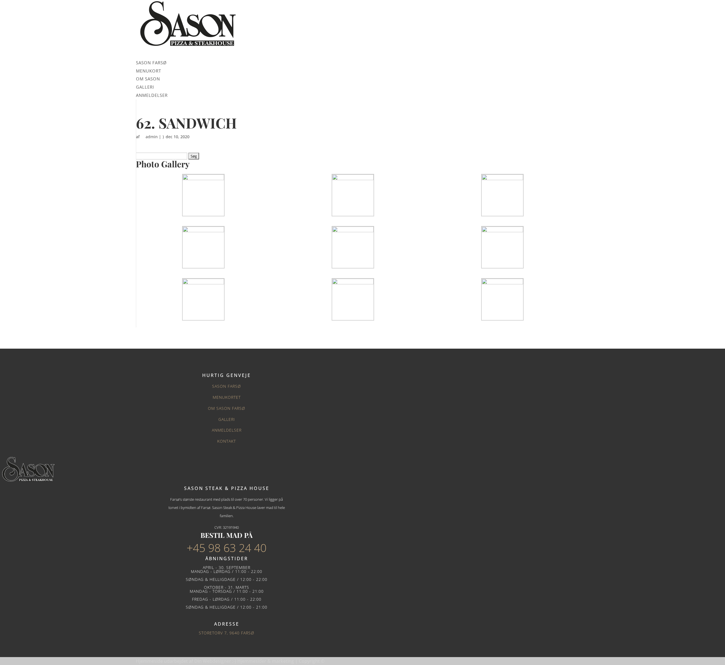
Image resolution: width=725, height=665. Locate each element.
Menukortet (227, 397)
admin (152, 136)
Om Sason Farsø (226, 408)
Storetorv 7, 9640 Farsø (226, 633)
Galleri (226, 419)
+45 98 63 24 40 (226, 547)
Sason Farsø (226, 386)
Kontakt (226, 441)
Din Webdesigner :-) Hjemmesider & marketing (244, 661)
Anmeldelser (227, 430)
